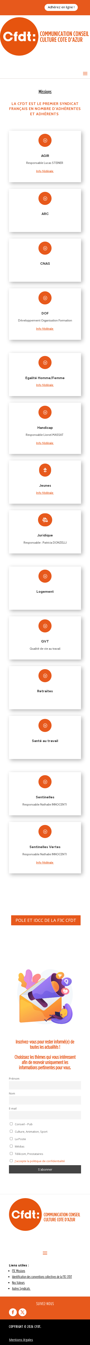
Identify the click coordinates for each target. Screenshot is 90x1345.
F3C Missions (18, 1271)
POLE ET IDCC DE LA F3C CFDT (46, 920)
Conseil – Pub (23, 1124)
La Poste (20, 1139)
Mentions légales (21, 1340)
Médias (19, 1146)
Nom (12, 1093)
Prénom (14, 1078)
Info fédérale (45, 171)
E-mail (13, 1108)
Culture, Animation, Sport (30, 1132)
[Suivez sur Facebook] (13, 1312)
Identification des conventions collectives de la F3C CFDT (42, 1277)
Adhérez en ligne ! (61, 7)
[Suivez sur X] (22, 1312)
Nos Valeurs (18, 1283)
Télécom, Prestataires (28, 1154)
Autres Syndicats (21, 1288)
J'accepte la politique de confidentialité (40, 1161)
